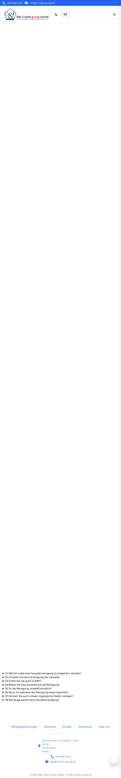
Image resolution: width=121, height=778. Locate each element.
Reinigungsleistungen (24, 726)
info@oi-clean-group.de (42, 2)
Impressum (85, 726)
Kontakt (67, 726)
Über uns (104, 726)
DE (65, 14)
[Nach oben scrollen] (114, 760)
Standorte (50, 726)
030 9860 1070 (14, 2)
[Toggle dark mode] (56, 14)
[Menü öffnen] (114, 14)
